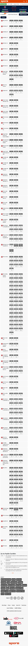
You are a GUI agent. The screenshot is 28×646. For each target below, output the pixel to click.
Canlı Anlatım (3, 582)
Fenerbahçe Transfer (4, 591)
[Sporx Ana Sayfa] (5, 1)
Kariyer (13, 605)
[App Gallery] (13, 635)
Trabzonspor (12, 588)
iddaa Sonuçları (8, 593)
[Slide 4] (18, 573)
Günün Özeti (16, 4)
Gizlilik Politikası (18, 608)
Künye (9, 605)
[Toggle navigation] (26, 1)
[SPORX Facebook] (11, 598)
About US (18, 605)
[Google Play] (18, 633)
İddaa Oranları (23, 14)
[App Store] (8, 633)
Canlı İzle (2, 593)
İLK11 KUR (10, 4)
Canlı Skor (13, 579)
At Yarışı (8, 582)
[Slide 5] (20, 573)
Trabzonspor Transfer (20, 591)
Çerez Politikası (10, 608)
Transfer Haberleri (14, 582)
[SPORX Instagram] (15, 598)
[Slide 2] (13, 573)
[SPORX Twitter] (18, 598)
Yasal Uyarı (23, 605)
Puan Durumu (18, 579)
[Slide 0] (8, 573)
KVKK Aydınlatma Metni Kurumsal (14, 610)
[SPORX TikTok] (22, 598)
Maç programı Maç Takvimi (6, 579)
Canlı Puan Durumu (12, 14)
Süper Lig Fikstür (4, 585)
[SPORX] (14, 643)
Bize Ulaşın (4, 605)
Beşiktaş (7, 588)
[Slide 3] (15, 573)
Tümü (3, 17)
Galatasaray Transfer (19, 588)
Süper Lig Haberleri (11, 585)
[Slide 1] (10, 573)
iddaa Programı (18, 585)
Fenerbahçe (3, 588)
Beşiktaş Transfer (12, 591)
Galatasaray (24, 585)
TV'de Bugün (20, 582)
